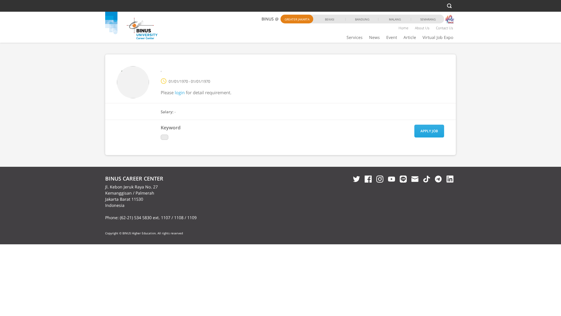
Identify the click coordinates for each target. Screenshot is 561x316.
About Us (422, 27)
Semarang (428, 19)
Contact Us (444, 27)
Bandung (362, 19)
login (180, 92)
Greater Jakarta (297, 19)
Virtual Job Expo (438, 37)
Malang (395, 19)
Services (355, 37)
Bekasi (329, 19)
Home (403, 27)
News (374, 37)
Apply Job (429, 130)
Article (410, 37)
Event (391, 37)
